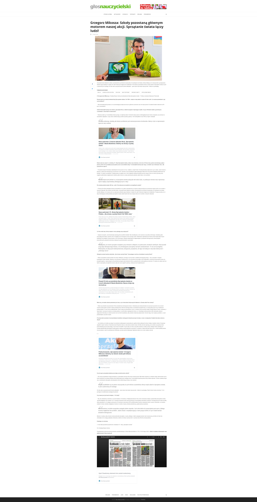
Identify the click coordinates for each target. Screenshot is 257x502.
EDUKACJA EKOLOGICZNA (108, 92)
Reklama (139, 14)
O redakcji (125, 14)
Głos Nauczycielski (120, 499)
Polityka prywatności (143, 494)
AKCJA (99, 92)
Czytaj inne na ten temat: (102, 90)
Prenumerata (147, 14)
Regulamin (132, 494)
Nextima (143, 499)
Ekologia (118, 92)
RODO (126, 494)
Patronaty (132, 14)
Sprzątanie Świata (146, 92)
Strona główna (108, 14)
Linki (122, 494)
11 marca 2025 (95, 34)
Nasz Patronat (126, 92)
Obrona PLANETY (136, 92)
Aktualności (117, 14)
